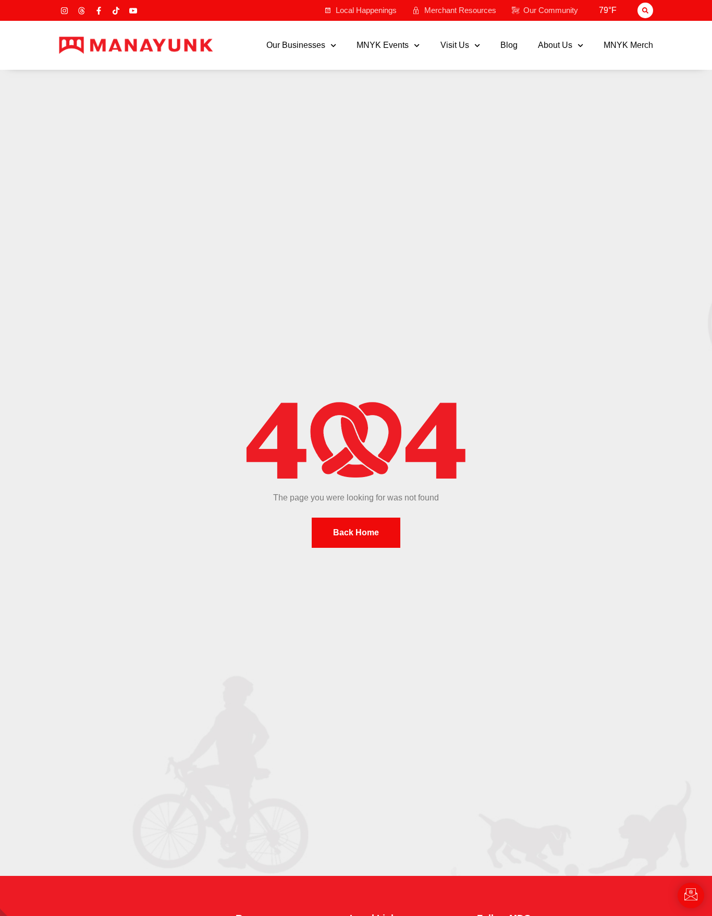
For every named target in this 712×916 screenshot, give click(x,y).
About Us (555, 45)
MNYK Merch (628, 45)
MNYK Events (383, 45)
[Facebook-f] (99, 11)
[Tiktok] (116, 11)
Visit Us (454, 45)
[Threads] (81, 11)
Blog (509, 45)
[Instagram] (64, 11)
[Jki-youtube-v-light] (133, 11)
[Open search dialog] (645, 10)
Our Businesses (295, 45)
